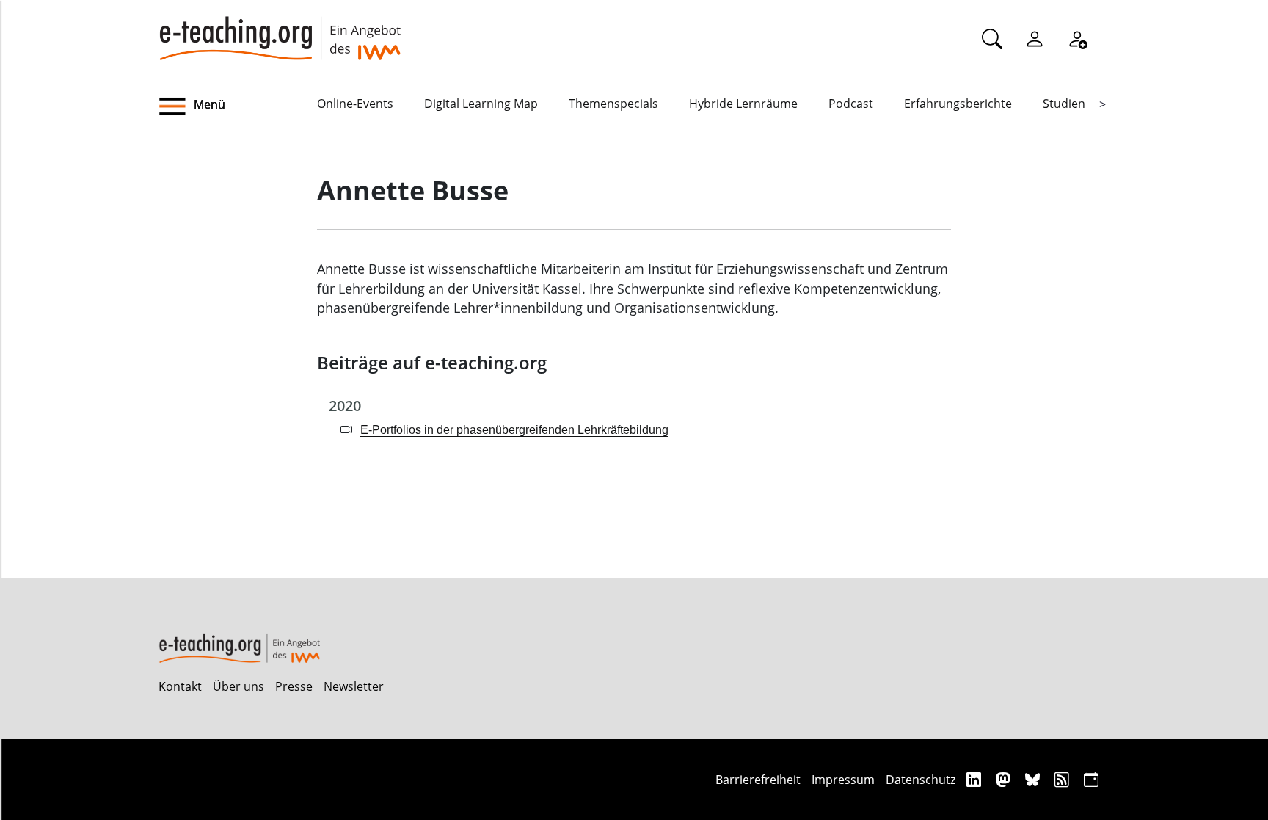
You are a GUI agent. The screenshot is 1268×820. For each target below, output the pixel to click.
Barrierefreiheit (758, 780)
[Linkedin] (975, 779)
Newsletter (354, 686)
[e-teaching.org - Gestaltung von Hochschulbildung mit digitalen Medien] (279, 30)
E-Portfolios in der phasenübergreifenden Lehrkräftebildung (514, 430)
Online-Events (355, 103)
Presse (294, 686)
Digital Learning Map (481, 103)
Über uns (238, 686)
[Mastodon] (1005, 779)
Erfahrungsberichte (958, 103)
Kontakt (180, 686)
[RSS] (1063, 779)
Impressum (843, 780)
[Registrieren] (1077, 38)
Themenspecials (613, 103)
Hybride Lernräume (743, 103)
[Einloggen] (1034, 38)
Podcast (850, 103)
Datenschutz (920, 780)
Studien (1064, 103)
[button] (237, 106)
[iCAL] (1091, 779)
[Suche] (992, 38)
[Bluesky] (1034, 779)
